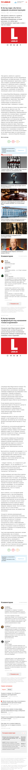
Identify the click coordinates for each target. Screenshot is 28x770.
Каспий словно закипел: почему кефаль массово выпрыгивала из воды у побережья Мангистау (13, 710)
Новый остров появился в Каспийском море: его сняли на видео (13, 717)
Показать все (14, 303)
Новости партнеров (6, 155)
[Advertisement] (14, 60)
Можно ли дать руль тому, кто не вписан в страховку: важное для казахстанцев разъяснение (13, 703)
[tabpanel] (14, 710)
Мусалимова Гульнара (19, 325)
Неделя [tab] (4, 689)
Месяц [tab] (9, 689)
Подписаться (21, 150)
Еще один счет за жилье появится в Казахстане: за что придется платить (13, 725)
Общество (3, 12)
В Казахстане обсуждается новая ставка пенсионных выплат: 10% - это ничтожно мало (11, 738)
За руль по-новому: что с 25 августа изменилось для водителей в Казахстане (10, 695)
